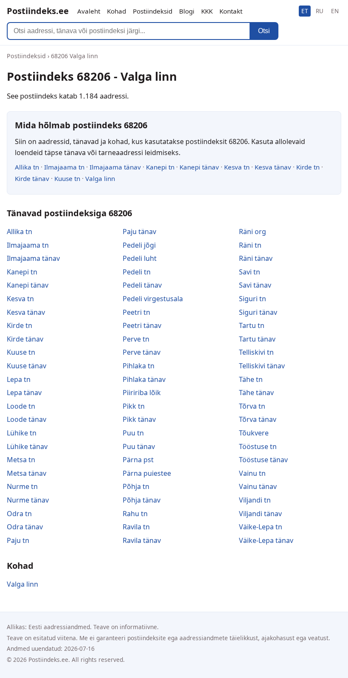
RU (319, 11)
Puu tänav (139, 446)
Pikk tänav (139, 419)
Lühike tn (21, 433)
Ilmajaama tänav (115, 167)
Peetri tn (136, 312)
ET (304, 11)
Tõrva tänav (257, 419)
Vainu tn (252, 473)
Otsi (264, 30)
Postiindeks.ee (38, 11)
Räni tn (250, 245)
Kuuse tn (67, 178)
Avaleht (88, 11)
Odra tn (19, 513)
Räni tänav (255, 258)
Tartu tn (251, 325)
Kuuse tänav (26, 365)
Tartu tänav (257, 339)
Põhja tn (136, 486)
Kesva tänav (273, 167)
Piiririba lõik (142, 392)
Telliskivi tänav (262, 365)
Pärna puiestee (147, 473)
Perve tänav (141, 352)
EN (335, 11)
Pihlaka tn (138, 365)
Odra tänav (25, 526)
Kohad (116, 11)
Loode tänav (26, 419)
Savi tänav (255, 285)
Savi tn (249, 272)
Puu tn (133, 433)
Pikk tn (134, 406)
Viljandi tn (255, 500)
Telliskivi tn (256, 352)
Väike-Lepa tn (260, 526)
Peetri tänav (142, 325)
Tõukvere (254, 433)
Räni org (252, 231)
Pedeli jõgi (139, 245)
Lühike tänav (27, 446)
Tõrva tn (252, 406)
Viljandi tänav (260, 513)
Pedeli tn (137, 272)
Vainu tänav (258, 486)
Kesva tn (237, 167)
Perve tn (136, 339)
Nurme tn (22, 486)
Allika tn (27, 167)
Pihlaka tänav (144, 379)
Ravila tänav (142, 540)
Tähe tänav (256, 392)
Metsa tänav (26, 473)
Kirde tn (308, 167)
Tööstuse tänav (263, 459)
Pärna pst (138, 459)
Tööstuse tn (258, 446)
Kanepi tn (160, 167)
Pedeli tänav (142, 285)
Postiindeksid (152, 11)
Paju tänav (139, 231)
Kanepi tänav (199, 167)
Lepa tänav (24, 392)
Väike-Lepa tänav (266, 540)
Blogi (186, 11)
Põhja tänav (141, 500)
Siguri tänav (258, 312)
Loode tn (21, 406)
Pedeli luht (140, 258)
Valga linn (100, 178)
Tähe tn (251, 379)
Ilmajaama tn (64, 167)
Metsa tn (21, 459)
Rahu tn (135, 513)
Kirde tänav (32, 178)
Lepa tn (19, 379)
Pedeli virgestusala (153, 298)
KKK (207, 11)
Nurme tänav (28, 500)
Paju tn (18, 540)
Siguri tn (252, 298)
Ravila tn (136, 526)
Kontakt (230, 11)
